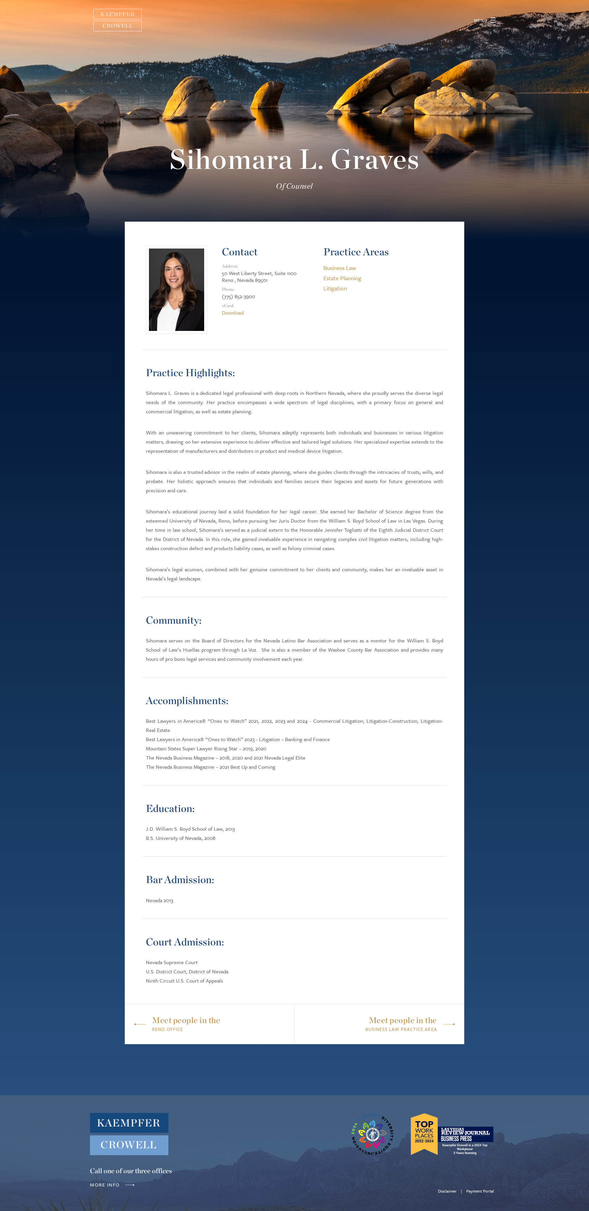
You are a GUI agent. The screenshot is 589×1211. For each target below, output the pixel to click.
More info (105, 1184)
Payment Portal (480, 1191)
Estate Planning (342, 278)
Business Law (339, 268)
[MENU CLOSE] (493, 20)
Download (233, 312)
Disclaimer (447, 1191)
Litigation (335, 288)
